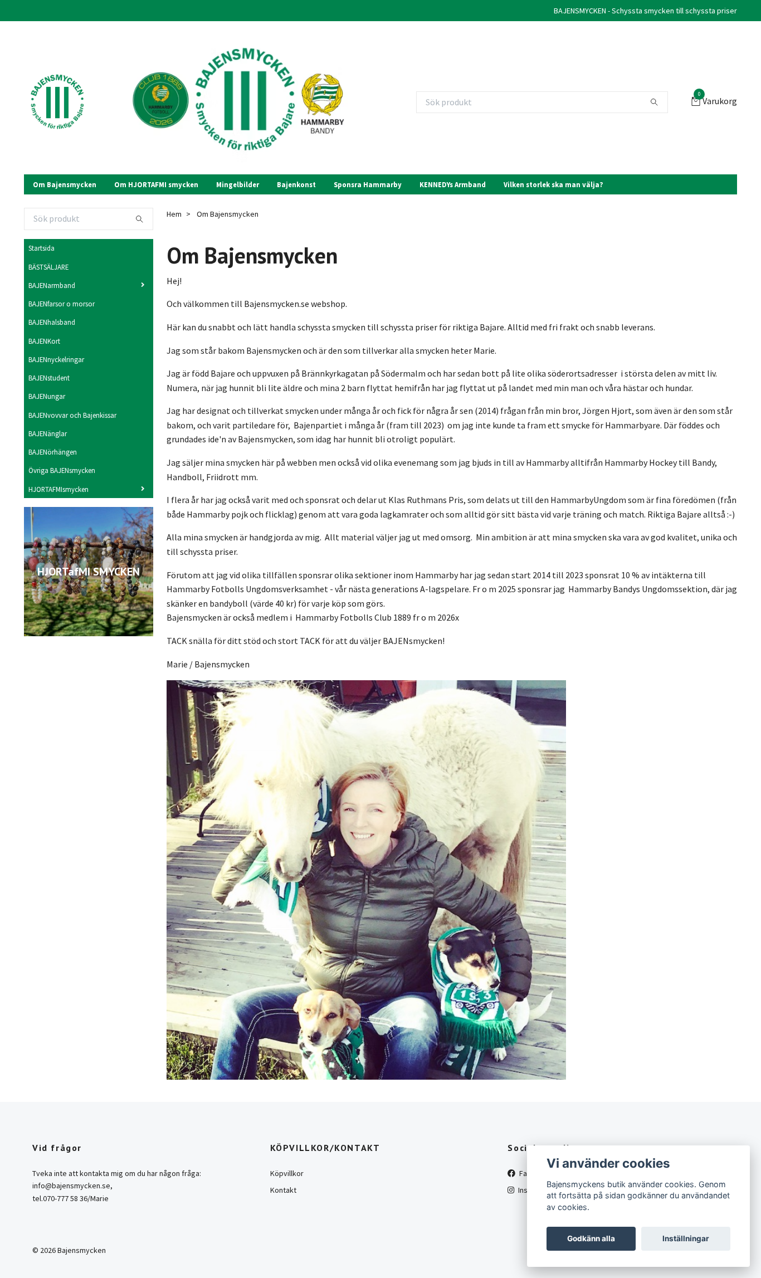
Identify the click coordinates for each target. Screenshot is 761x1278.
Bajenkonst (296, 184)
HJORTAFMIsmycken (58, 489)
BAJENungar (46, 396)
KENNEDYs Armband (452, 184)
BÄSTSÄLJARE (48, 266)
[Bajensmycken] (57, 102)
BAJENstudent (49, 377)
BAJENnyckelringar (56, 359)
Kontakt (283, 1190)
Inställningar (685, 1238)
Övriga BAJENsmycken (61, 470)
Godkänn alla (591, 1238)
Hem (174, 214)
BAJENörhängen (52, 451)
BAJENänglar (47, 433)
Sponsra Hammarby (368, 184)
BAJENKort (44, 340)
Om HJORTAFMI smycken (156, 184)
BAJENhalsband (51, 322)
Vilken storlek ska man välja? (553, 184)
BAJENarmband (51, 285)
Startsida (41, 247)
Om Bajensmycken (64, 184)
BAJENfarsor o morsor (61, 303)
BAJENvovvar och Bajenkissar (72, 415)
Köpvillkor (287, 1173)
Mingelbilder (237, 184)
